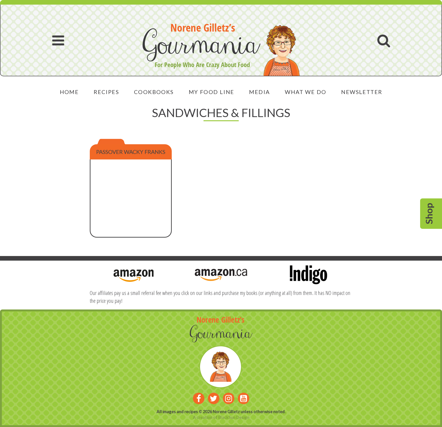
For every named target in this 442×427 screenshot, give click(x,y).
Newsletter (361, 91)
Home (69, 91)
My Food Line (211, 91)
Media (259, 91)
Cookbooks (154, 91)
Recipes (106, 91)
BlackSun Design (233, 417)
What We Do (305, 91)
